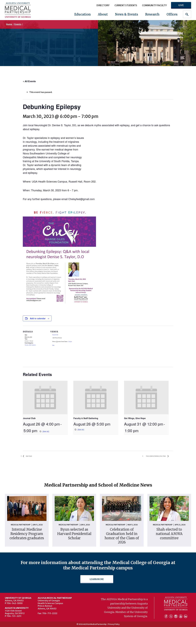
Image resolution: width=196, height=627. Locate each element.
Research (152, 14)
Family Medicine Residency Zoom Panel (156, 456)
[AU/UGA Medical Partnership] (21, 10)
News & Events (126, 14)
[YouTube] (181, 616)
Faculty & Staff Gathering (85, 418)
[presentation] (45, 397)
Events (17, 24)
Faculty (26, 345)
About (103, 14)
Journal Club (29, 418)
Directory (103, 5)
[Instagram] (176, 616)
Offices (172, 14)
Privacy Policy (114, 624)
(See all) (45, 431)
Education (82, 14)
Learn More (97, 579)
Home (9, 24)
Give (181, 5)
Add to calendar (37, 318)
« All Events (29, 81)
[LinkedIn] (186, 616)
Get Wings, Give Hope (135, 418)
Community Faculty (154, 5)
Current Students (126, 5)
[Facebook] (166, 616)
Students (34, 345)
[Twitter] (171, 616)
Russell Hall (55, 334)
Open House (29, 456)
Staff (30, 345)
